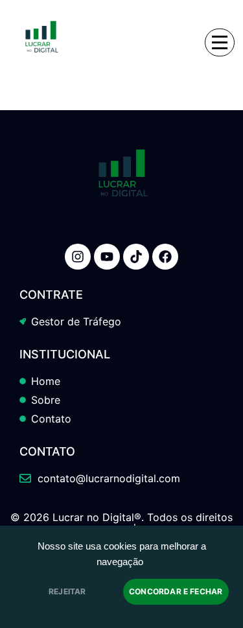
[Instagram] (78, 257)
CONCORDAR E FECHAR (175, 591)
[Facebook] (165, 257)
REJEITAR (67, 591)
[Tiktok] (136, 257)
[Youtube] (107, 257)
